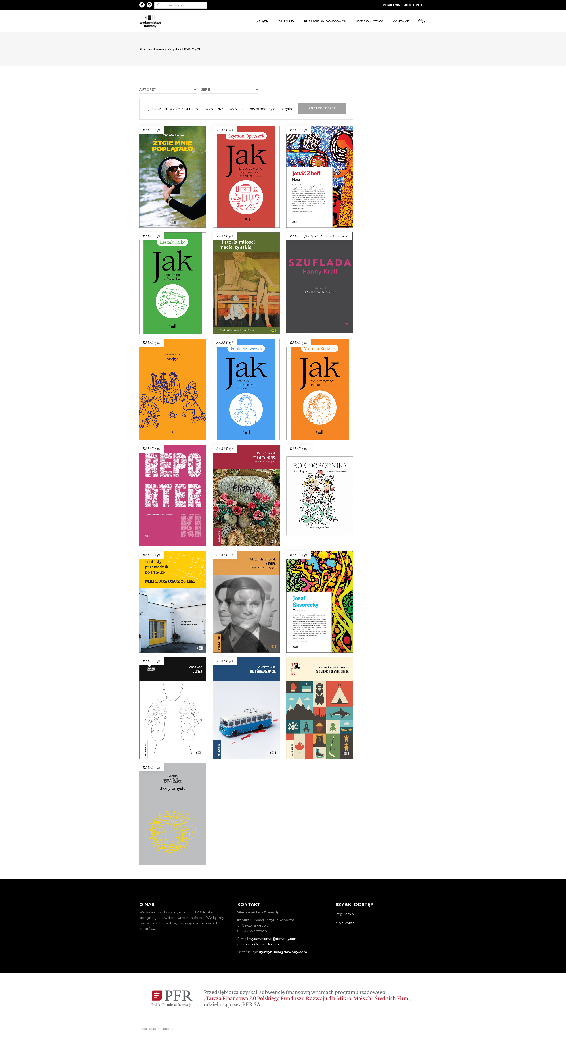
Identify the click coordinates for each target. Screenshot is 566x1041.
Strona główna (151, 49)
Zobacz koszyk (322, 108)
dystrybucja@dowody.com (283, 952)
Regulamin (391, 5)
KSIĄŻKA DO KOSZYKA (173, 216)
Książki (173, 49)
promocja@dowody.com (258, 944)
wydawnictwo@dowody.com (273, 939)
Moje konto (413, 5)
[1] (420, 21)
